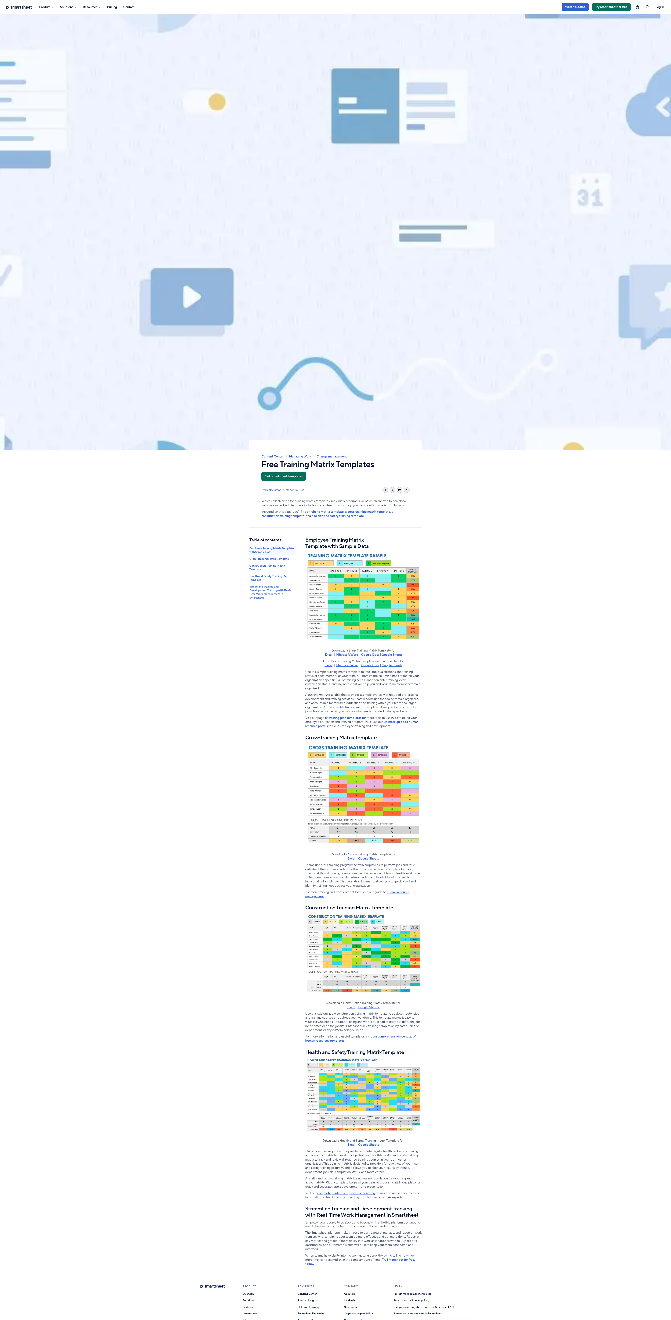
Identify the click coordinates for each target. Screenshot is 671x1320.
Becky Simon (273, 490)
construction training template (282, 516)
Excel (329, 655)
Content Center (272, 456)
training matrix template (326, 512)
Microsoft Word (347, 655)
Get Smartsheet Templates (284, 476)
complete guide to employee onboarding (346, 1193)
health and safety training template (339, 516)
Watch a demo (575, 7)
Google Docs (370, 655)
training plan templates (345, 718)
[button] (647, 7)
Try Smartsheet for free (611, 7)
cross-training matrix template (368, 512)
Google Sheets (392, 655)
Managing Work (300, 456)
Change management (331, 456)
